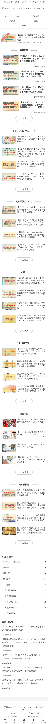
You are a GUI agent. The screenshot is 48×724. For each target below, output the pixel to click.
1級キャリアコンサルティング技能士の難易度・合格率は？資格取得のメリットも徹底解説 (23, 669)
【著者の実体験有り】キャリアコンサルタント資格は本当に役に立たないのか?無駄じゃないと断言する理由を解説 (23, 642)
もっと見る (24, 118)
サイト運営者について (35, 716)
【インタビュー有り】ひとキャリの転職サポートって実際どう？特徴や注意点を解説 (23, 656)
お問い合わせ (12, 716)
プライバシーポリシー (35, 713)
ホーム (12, 713)
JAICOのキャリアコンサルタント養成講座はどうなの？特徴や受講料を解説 (23, 628)
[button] (43, 452)
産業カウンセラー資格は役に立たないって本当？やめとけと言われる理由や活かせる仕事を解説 (23, 681)
